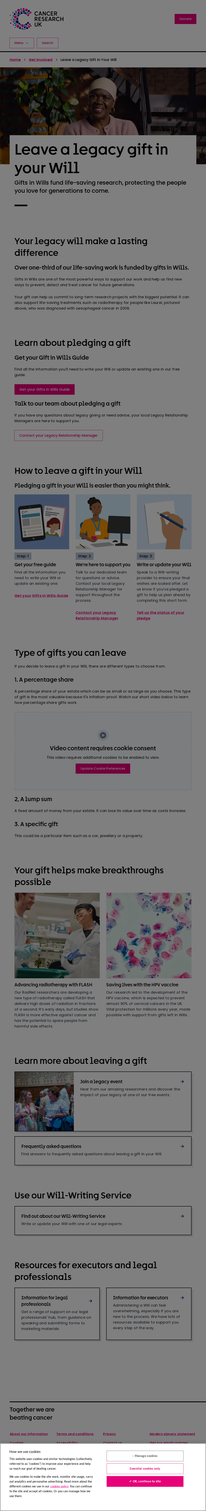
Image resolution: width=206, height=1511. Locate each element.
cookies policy (59, 1486)
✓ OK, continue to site (145, 1481)
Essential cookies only (145, 1468)
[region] (103, 1477)
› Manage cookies (145, 1456)
